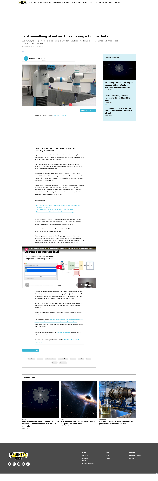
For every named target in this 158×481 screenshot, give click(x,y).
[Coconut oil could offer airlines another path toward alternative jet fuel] (117, 399)
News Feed (85, 458)
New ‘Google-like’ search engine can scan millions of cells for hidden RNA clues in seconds (119, 85)
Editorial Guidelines (88, 463)
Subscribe (117, 2)
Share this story (87, 110)
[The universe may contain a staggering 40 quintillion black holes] (79, 399)
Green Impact (82, 2)
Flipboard (132, 458)
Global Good (66, 2)
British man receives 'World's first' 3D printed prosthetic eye (55, 212)
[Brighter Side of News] (22, 2)
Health (74, 2)
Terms (108, 458)
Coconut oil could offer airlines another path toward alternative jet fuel (118, 110)
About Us (85, 455)
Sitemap (84, 460)
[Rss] (28, 464)
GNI (110, 2)
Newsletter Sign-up (135, 455)
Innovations (57, 2)
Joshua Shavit (109, 115)
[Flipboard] (23, 464)
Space (91, 2)
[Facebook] (9, 464)
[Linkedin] (18, 464)
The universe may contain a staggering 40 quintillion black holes (118, 97)
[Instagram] (14, 464)
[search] (139, 2)
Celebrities (103, 2)
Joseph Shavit (108, 89)
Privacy (108, 455)
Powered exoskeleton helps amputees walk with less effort (54, 210)
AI (96, 2)
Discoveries (47, 2)
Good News (38, 2)
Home (31, 2)
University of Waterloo (59, 115)
